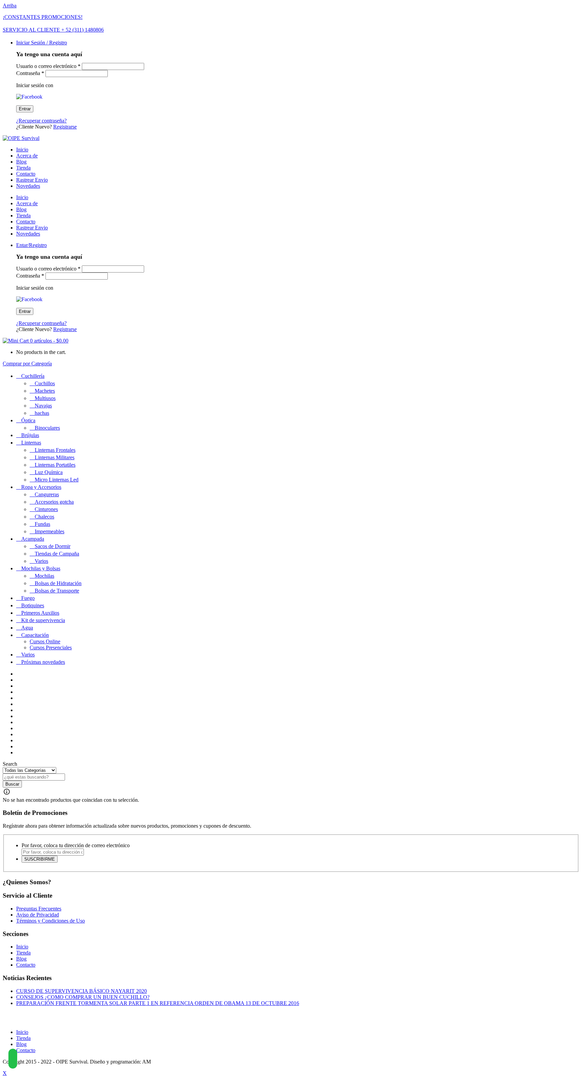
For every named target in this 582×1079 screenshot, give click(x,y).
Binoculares (47, 428)
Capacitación (35, 635)
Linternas (31, 442)
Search (10, 764)
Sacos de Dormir (52, 546)
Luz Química (49, 472)
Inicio (22, 149)
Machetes (45, 391)
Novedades (28, 186)
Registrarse (65, 127)
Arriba (10, 5)
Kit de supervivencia (43, 620)
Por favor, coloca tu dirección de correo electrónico (76, 845)
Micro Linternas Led (56, 479)
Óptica (28, 420)
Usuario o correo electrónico (48, 66)
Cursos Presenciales (51, 647)
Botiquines (32, 605)
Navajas (43, 405)
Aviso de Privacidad (37, 915)
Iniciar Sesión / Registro (41, 42)
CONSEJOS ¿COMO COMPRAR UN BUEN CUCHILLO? (83, 997)
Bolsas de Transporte (57, 591)
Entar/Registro (31, 245)
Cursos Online (45, 641)
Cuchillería (32, 376)
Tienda (23, 168)
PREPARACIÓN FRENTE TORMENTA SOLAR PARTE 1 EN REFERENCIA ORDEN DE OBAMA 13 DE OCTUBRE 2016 (157, 1003)
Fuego (28, 598)
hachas (42, 413)
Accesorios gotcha (54, 502)
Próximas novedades (43, 662)
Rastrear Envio (32, 180)
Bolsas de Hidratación (58, 583)
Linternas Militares (54, 457)
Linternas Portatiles (55, 465)
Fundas (42, 524)
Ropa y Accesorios (41, 487)
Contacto (25, 174)
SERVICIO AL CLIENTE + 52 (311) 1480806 (53, 30)
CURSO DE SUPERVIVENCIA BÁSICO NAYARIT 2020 (81, 991)
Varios (41, 561)
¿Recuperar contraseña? (41, 120)
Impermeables (49, 531)
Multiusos (45, 398)
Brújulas (30, 435)
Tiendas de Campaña (57, 553)
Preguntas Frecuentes (38, 908)
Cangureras (47, 494)
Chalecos (44, 516)
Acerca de (27, 155)
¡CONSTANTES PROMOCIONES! (43, 17)
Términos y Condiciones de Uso (50, 921)
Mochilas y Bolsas (40, 568)
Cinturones (46, 509)
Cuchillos (45, 383)
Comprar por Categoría (27, 363)
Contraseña (30, 73)
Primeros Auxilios (40, 613)
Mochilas (44, 576)
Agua (27, 628)
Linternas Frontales (55, 450)
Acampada (32, 539)
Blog (21, 162)
